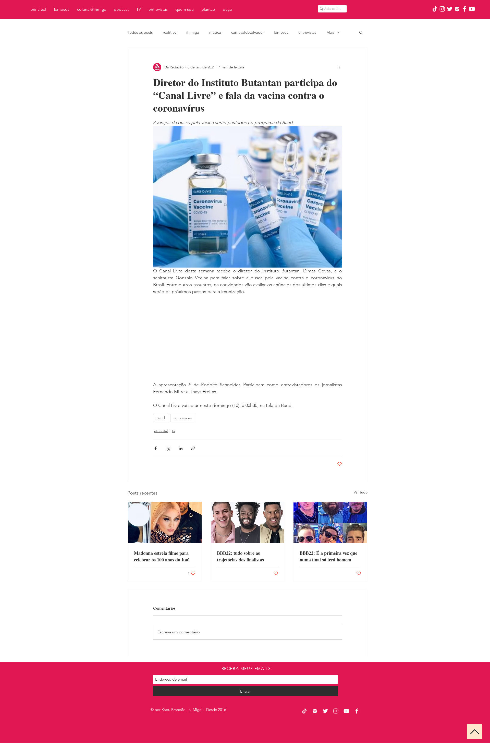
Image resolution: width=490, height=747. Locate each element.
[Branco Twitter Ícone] (449, 9)
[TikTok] (434, 9)
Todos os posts (140, 32)
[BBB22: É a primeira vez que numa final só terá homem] (330, 522)
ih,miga (192, 32)
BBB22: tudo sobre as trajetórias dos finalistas (240, 556)
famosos (281, 32)
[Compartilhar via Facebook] (155, 448)
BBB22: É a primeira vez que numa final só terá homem (328, 556)
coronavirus (183, 418)
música (215, 32)
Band (160, 418)
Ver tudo (361, 492)
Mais (330, 32)
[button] (361, 32)
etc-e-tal (161, 431)
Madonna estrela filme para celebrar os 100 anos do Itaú (162, 556)
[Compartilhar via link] (193, 448)
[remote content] (247, 338)
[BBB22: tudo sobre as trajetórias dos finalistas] (248, 522)
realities (169, 32)
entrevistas (307, 32)
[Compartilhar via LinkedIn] (180, 448)
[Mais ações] (339, 67)
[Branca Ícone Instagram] (442, 9)
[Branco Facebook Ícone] (464, 9)
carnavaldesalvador (247, 32)
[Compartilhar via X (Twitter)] (168, 448)
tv (173, 431)
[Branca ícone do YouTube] (471, 9)
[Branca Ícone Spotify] (457, 9)
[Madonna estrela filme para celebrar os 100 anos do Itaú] (165, 522)
